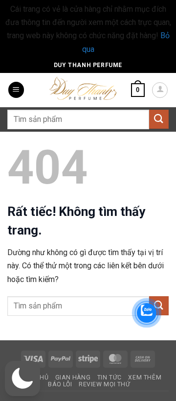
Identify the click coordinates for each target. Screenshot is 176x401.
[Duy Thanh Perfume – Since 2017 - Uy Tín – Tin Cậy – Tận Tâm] (83, 87)
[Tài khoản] (160, 90)
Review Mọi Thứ (105, 384)
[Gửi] (159, 119)
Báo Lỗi (60, 384)
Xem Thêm (144, 377)
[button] (16, 90)
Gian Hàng (73, 377)
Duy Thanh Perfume (88, 65)
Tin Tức (109, 377)
